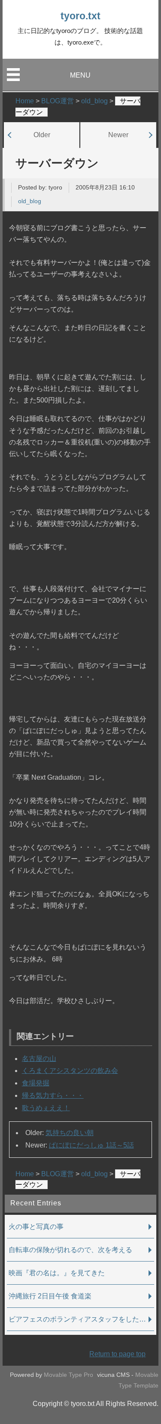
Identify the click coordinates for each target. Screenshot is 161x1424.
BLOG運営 (57, 1174)
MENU (80, 75)
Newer (118, 134)
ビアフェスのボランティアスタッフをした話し (81, 1319)
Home (24, 1174)
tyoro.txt (80, 15)
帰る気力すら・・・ (53, 1095)
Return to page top (117, 1354)
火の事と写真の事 (36, 1226)
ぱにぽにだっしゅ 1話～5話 (91, 1145)
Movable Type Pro (68, 1375)
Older (41, 134)
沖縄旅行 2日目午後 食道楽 (50, 1296)
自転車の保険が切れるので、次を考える (70, 1249)
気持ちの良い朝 (70, 1132)
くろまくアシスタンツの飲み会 (70, 1070)
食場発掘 (35, 1083)
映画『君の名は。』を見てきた (57, 1273)
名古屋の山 (39, 1058)
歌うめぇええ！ (46, 1108)
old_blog (29, 201)
